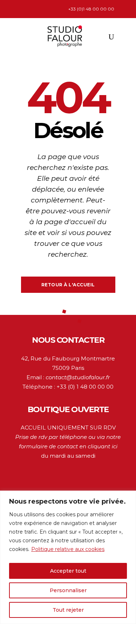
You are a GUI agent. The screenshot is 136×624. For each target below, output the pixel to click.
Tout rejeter (68, 610)
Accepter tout (68, 571)
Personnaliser (68, 590)
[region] (68, 557)
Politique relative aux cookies (67, 549)
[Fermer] (128, 496)
